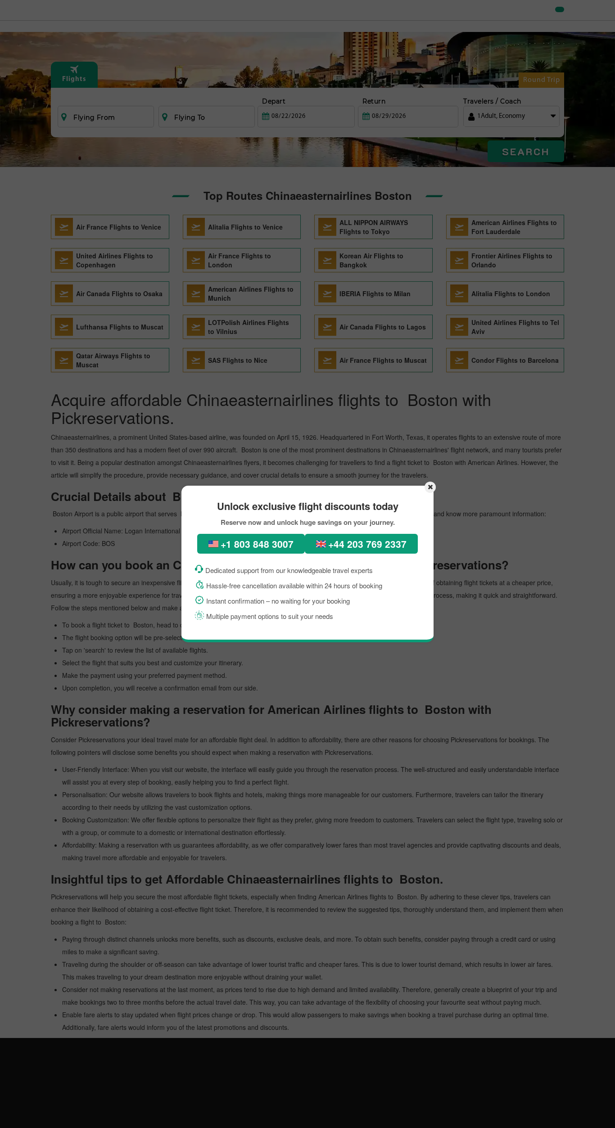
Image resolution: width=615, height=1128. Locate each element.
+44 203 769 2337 (367, 543)
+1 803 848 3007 (257, 543)
